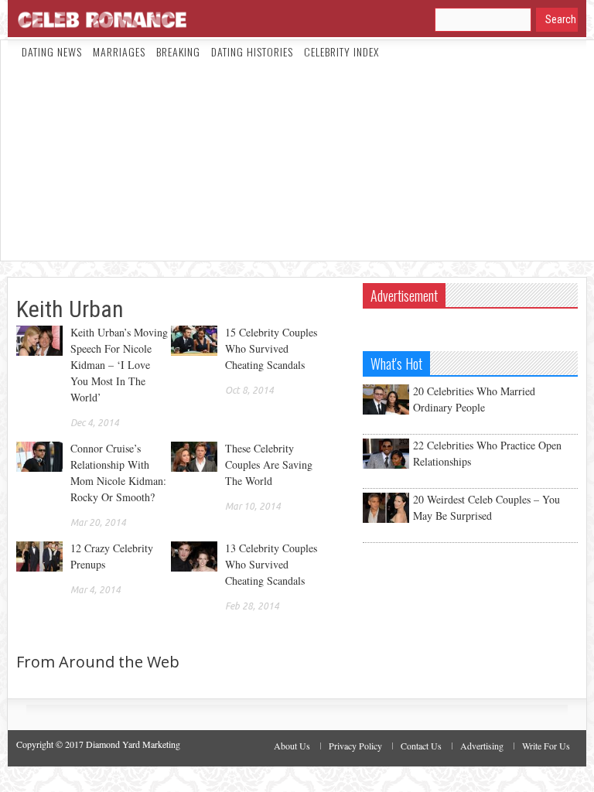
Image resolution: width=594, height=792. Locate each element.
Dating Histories (252, 51)
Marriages (119, 51)
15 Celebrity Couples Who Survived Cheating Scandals (271, 348)
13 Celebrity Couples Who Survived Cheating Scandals (271, 564)
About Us (292, 745)
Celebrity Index (341, 51)
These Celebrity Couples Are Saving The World (268, 464)
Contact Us (421, 745)
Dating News (52, 51)
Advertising (482, 745)
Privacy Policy (355, 745)
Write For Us (546, 745)
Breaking (178, 51)
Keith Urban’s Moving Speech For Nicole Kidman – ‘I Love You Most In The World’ (119, 365)
